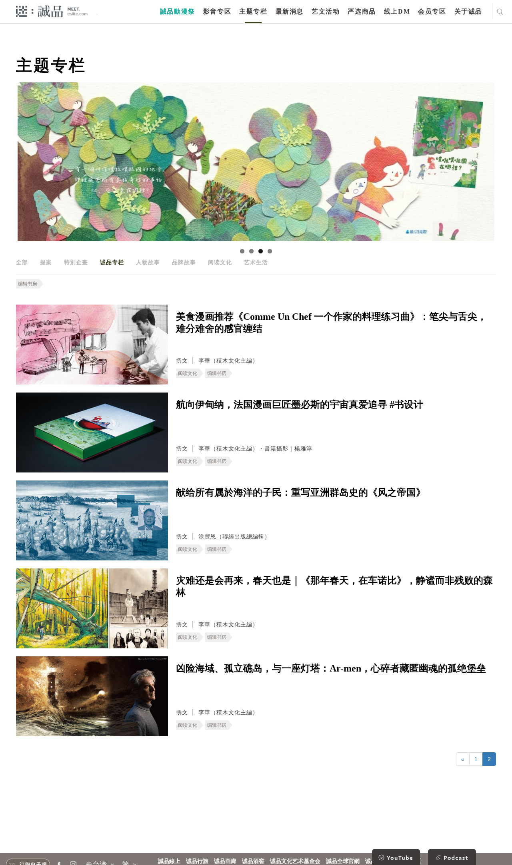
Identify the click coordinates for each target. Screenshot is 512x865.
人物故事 (148, 262)
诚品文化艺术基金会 (295, 861)
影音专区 (217, 11)
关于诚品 (468, 11)
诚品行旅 (197, 861)
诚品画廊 (225, 861)
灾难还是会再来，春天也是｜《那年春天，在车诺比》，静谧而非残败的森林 (334, 586)
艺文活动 (326, 11)
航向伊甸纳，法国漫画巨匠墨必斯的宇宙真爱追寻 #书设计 (299, 404)
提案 (46, 262)
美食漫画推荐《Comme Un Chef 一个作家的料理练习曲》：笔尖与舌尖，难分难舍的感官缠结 (331, 322)
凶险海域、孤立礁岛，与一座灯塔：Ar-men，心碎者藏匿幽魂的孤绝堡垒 (331, 668)
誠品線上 (169, 861)
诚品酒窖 (253, 861)
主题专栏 (253, 11)
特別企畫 (76, 262)
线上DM (397, 11)
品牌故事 (184, 262)
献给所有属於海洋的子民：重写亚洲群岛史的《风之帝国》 (301, 492)
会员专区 (432, 11)
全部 (22, 262)
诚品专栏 (112, 262)
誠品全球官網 (343, 861)
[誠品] (52, 11)
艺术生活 (256, 262)
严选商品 (362, 11)
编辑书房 (27, 284)
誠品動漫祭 (177, 11)
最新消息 (290, 11)
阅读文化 (220, 262)
